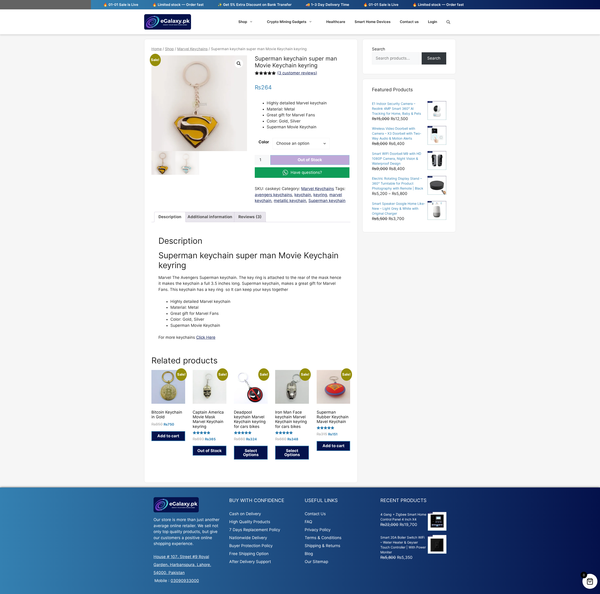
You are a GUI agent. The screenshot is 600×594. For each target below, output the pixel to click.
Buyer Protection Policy (251, 545)
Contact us (409, 21)
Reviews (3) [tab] (250, 216)
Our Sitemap (316, 561)
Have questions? (306, 172)
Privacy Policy (317, 529)
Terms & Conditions (323, 537)
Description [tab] (169, 216)
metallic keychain (290, 200)
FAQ (308, 521)
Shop (242, 21)
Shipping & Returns (322, 545)
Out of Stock (310, 159)
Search (378, 49)
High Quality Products (249, 521)
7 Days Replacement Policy (254, 529)
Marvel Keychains (192, 49)
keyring (320, 194)
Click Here (205, 337)
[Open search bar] (448, 22)
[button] (239, 63)
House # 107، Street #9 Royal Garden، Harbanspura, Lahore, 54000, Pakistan (182, 564)
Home (156, 49)
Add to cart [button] (168, 436)
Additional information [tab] (210, 216)
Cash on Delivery (245, 513)
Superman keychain (326, 200)
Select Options (251, 452)
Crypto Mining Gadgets (286, 21)
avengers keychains (273, 194)
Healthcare (335, 21)
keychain (302, 194)
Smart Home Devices (372, 21)
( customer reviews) (297, 73)
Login (432, 21)
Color (264, 142)
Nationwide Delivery (248, 537)
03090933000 (185, 580)
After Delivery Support (250, 561)
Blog (309, 553)
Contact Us (315, 513)
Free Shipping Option (249, 553)
